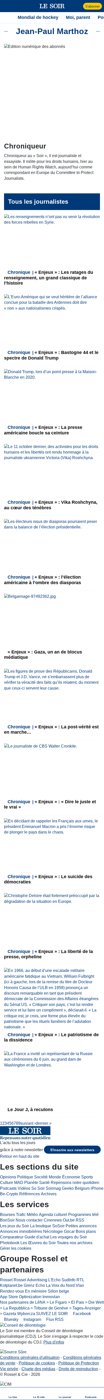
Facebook (81, 1314)
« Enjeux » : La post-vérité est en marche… (51, 729)
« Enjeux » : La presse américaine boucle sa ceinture (43, 430)
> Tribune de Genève (49, 1308)
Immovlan (51, 1297)
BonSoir (7, 1220)
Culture (6, 1182)
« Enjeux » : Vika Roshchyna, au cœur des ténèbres (50, 505)
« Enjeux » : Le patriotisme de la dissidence (51, 1037)
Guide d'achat (36, 1237)
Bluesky (10, 1319)
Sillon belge (58, 1291)
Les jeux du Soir (14, 1226)
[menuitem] (13, 1393)
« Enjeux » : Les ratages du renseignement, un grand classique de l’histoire (48, 277)
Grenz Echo (34, 1285)
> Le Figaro (56, 1302)
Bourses (7, 1214)
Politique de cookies (37, 1363)
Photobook (9, 1243)
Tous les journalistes (38, 201)
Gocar (69, 1231)
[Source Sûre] (13, 1352)
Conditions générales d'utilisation (30, 1357)
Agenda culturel (53, 1214)
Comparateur (11, 1237)
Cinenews (53, 1220)
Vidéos (24, 1188)
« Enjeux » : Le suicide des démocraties (48, 879)
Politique (25, 1177)
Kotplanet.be (11, 1285)
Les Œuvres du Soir (38, 1243)
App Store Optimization (20, 1297)
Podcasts (8, 1188)
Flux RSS (54, 1319)
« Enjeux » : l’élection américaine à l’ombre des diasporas (42, 580)
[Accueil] (6, 17)
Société (41, 1177)
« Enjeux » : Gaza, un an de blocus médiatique (43, 654)
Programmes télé (83, 1214)
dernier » (43, 1123)
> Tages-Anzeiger (85, 1308)
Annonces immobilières (21, 1231)
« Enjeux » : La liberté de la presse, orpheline (48, 954)
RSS (80, 1220)
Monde (55, 1177)
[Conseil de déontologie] (23, 1325)
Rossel (6, 1280)
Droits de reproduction (78, 1369)
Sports (87, 1177)
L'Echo (54, 1280)
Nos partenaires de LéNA (22, 1302)
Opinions (8, 1177)
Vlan (80, 1285)
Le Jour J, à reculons (29, 1109)
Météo (32, 1214)
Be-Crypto (9, 1194)
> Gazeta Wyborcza (17, 1314)
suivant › (28, 1123)
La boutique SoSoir (47, 1226)
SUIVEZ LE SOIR (52, 1314)
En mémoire (36, 1291)
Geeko (68, 1188)
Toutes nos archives (74, 1243)
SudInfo (68, 1280)
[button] (6, 6)
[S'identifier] (78, 6)
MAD (18, 1182)
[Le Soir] (52, 6)
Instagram (31, 1319)
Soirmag (53, 1188)
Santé (44, 1182)
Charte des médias (38, 1369)
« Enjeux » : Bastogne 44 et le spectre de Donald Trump (51, 355)
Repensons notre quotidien (75, 1182)
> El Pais (76, 1302)
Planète (31, 1182)
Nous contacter (29, 1220)
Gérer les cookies (15, 1248)
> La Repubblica (15, 1308)
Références (29, 1194)
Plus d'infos (53, 1342)
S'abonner (92, 6)
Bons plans (86, 1231)
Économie (71, 1177)
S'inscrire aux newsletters (72, 1150)
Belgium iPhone (89, 1188)
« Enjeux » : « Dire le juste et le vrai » (50, 804)
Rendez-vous (12, 1291)
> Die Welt (94, 1302)
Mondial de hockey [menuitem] (38, 17)
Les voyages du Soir (68, 1237)
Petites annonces (81, 1226)
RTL (80, 1280)
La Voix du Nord (60, 1285)
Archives (49, 1194)
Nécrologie (53, 1231)
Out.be (69, 1220)
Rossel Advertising (30, 1280)
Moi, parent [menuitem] (78, 17)
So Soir (38, 1188)
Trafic (21, 1214)
